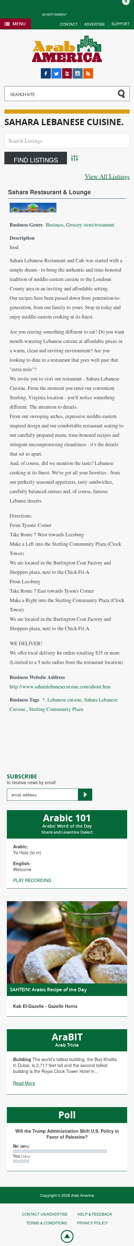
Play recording (32, 880)
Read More (24, 1083)
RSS (87, 71)
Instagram (78, 71)
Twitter (56, 71)
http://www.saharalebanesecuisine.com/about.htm (60, 686)
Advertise (94, 24)
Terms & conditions (46, 1222)
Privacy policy (92, 1222)
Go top (64, 1236)
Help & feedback (95, 1214)
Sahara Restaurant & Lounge (49, 192)
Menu (19, 24)
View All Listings (107, 176)
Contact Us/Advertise (45, 1214)
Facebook (46, 71)
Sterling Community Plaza (56, 709)
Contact (69, 24)
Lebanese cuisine (64, 699)
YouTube (67, 71)
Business (55, 224)
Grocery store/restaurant (90, 224)
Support (121, 23)
